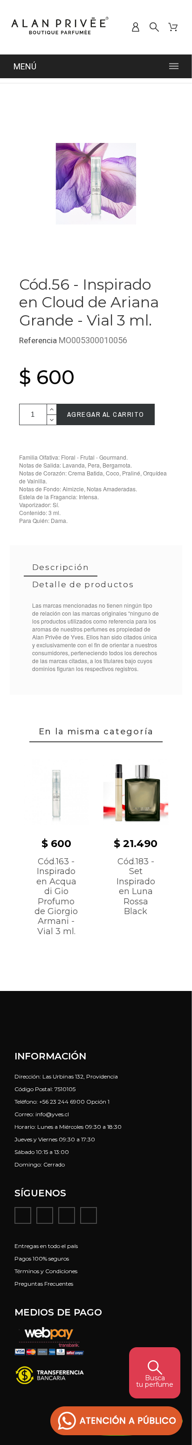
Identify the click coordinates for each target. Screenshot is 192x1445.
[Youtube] (66, 1215)
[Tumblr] (88, 1215)
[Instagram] (44, 1215)
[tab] (61, 568)
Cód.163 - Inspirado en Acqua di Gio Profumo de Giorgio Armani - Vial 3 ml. (56, 896)
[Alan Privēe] (60, 27)
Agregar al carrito (105, 414)
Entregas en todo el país (46, 1245)
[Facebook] (22, 1215)
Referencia (39, 340)
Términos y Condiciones (45, 1271)
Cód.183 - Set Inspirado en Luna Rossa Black (136, 886)
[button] (116, 1421)
